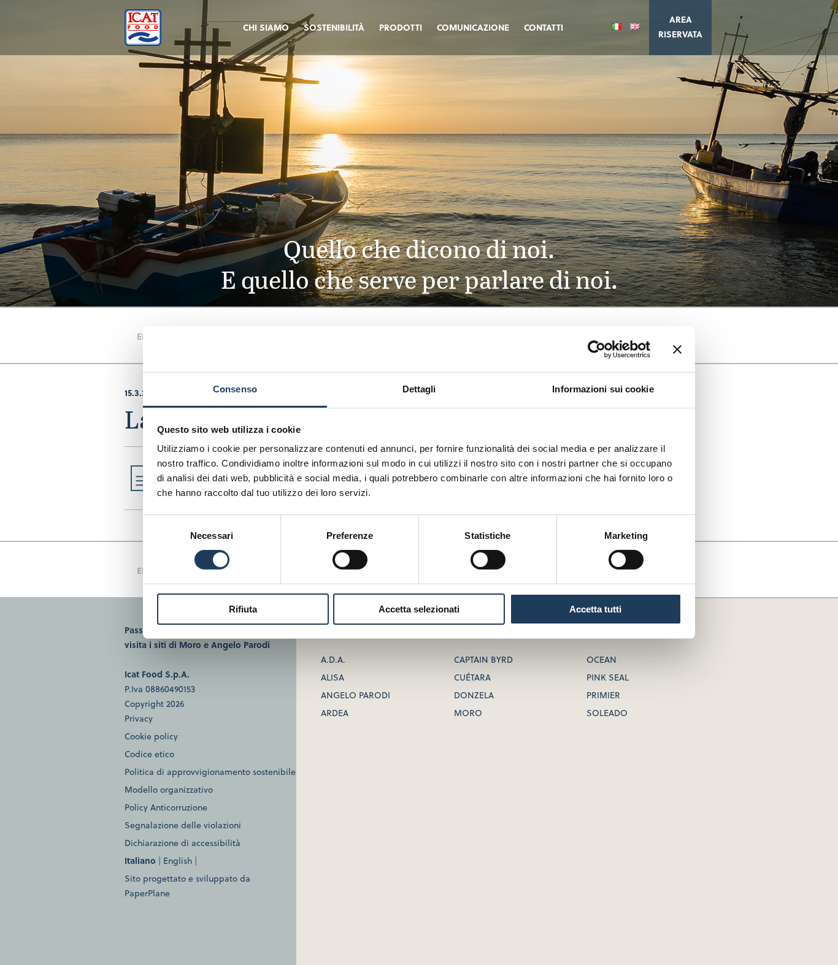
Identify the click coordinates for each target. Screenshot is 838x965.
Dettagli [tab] (419, 389)
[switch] (350, 560)
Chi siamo (266, 27)
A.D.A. (333, 659)
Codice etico (149, 753)
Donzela (474, 694)
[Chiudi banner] (677, 349)
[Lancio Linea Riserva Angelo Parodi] (140, 487)
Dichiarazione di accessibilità (182, 842)
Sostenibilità (334, 27)
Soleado (607, 712)
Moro (190, 644)
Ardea (334, 712)
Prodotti (400, 27)
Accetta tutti (595, 609)
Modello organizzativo (169, 789)
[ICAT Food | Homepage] (143, 42)
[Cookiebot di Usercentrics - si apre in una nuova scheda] (596, 349)
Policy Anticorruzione (166, 807)
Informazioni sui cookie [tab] (602, 389)
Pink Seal (607, 677)
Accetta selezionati (419, 609)
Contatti (543, 27)
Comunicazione (473, 27)
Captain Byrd (483, 659)
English (177, 860)
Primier (603, 694)
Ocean (601, 659)
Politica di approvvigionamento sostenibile (210, 771)
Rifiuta (243, 609)
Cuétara (472, 677)
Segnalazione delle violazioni (183, 824)
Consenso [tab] (235, 389)
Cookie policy (151, 736)
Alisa (332, 677)
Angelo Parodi (240, 644)
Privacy (139, 718)
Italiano (140, 860)
